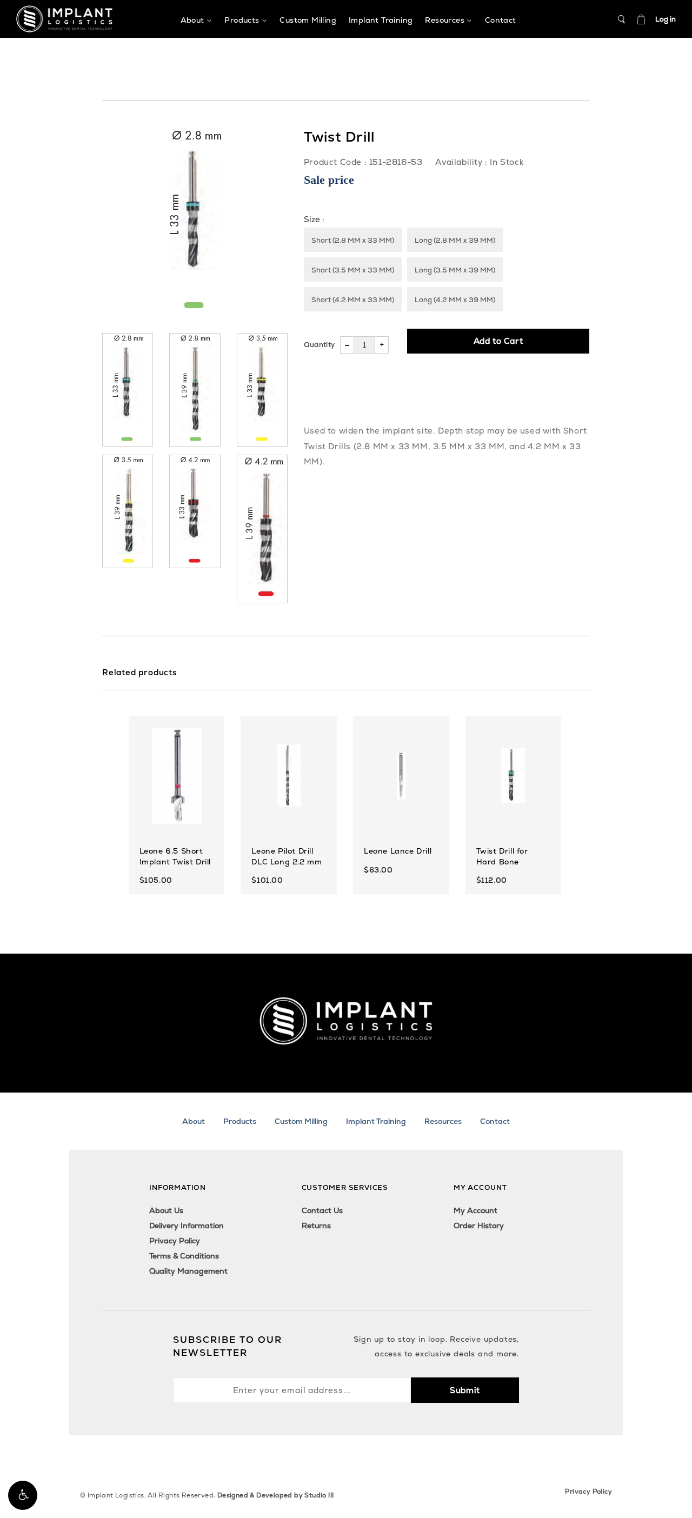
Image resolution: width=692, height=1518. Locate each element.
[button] (22, 1495)
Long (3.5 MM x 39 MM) (455, 270)
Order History (479, 1225)
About (193, 1121)
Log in (665, 19)
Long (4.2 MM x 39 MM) (455, 299)
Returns (316, 1225)
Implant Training (376, 1121)
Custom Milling (301, 1121)
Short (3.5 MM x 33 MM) (352, 270)
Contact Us (322, 1210)
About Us (166, 1210)
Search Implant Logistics (621, 19)
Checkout (641, 19)
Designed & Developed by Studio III (275, 1495)
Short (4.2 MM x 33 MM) (352, 299)
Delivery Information (186, 1225)
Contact (495, 1121)
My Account (475, 1210)
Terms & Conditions (184, 1256)
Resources (443, 1121)
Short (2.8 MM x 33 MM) (352, 240)
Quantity (319, 344)
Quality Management (188, 1271)
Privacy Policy (174, 1241)
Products (239, 1121)
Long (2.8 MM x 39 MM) (455, 240)
